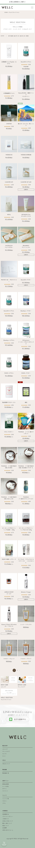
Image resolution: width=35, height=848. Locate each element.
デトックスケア (6, 751)
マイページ (5, 790)
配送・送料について (7, 823)
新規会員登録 (5, 784)
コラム (4, 803)
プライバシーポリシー (7, 816)
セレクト (4, 753)
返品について (5, 825)
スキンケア (5, 749)
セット (4, 756)
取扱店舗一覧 (5, 773)
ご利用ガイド (5, 818)
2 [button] (17, 670)
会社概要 (4, 827)
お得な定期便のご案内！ (17, 2)
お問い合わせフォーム (7, 830)
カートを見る (5, 786)
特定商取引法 (5, 814)
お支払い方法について (7, 821)
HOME (6, 12)
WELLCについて (6, 763)
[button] (20, 670)
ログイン (4, 788)
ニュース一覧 (5, 798)
